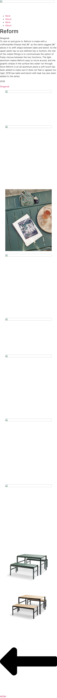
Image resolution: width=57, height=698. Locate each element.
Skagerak (4, 86)
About (8, 19)
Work (7, 16)
